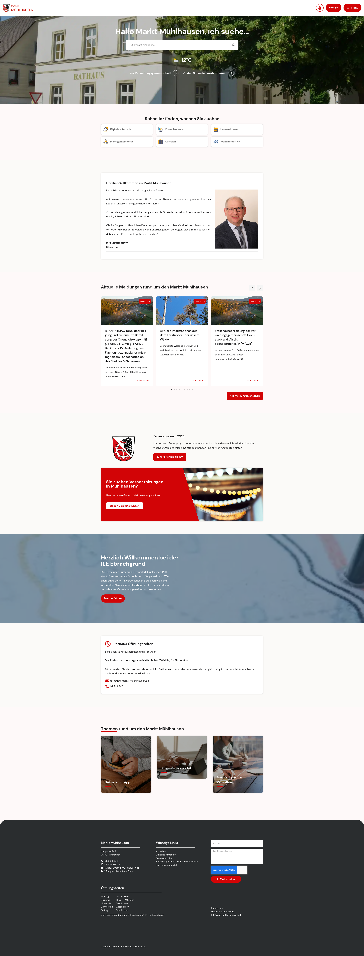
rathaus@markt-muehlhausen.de (122, 867)
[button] (252, 288)
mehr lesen (143, 380)
